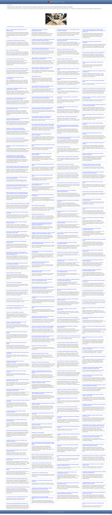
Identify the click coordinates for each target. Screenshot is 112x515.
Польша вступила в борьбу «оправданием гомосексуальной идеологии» (68, 89)
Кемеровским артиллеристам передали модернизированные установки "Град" (43, 195)
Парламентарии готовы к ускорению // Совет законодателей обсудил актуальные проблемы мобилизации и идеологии (93, 425)
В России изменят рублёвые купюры (63, 146)
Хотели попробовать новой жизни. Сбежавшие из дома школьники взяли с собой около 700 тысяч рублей (42, 117)
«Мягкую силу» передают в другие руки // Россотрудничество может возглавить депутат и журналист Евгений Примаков (43, 327)
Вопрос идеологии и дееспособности (38, 205)
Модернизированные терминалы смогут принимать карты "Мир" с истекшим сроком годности (42, 393)
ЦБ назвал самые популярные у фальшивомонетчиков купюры (68, 335)
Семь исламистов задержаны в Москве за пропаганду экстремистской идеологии (67, 243)
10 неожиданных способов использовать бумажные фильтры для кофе (68, 427)
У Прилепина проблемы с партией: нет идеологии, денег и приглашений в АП (68, 107)
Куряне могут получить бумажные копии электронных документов (92, 133)
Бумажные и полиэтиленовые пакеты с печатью (66, 49)
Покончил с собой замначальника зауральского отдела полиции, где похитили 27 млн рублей (16, 322)
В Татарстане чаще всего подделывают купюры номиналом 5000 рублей (17, 213)
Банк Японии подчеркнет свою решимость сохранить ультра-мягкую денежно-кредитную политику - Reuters (43, 336)
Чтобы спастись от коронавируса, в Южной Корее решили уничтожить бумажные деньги (17, 178)
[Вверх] (110, 513)
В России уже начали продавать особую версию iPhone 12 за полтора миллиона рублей (68, 40)
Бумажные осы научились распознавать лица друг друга (67, 389)
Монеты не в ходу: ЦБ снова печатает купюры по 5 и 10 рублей (17, 203)
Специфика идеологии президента (38, 214)
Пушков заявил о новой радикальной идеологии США (41, 462)
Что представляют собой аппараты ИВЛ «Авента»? (15, 40)
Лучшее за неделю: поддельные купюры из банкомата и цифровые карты (92, 251)
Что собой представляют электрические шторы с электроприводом (15, 78)
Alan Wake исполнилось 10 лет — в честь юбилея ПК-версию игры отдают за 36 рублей (68, 30)
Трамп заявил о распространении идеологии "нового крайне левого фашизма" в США (68, 483)
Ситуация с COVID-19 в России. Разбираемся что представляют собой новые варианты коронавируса (16, 129)
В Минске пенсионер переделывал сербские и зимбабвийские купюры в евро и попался (93, 493)
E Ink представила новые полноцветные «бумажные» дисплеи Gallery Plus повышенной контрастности (93, 385)
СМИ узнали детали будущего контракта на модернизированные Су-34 (40, 30)
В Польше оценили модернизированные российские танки (17, 503)
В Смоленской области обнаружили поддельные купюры (67, 342)
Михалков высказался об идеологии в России (40, 353)
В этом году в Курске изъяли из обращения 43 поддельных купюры (93, 218)
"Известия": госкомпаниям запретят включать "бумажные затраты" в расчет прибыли (92, 395)
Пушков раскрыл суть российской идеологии (40, 472)
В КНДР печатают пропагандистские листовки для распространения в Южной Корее (15, 390)
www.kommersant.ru (20, 26)
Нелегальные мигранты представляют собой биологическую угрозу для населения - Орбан (17, 108)
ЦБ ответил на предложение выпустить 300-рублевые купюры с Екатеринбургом (93, 71)
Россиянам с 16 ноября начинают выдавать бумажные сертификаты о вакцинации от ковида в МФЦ (92, 368)
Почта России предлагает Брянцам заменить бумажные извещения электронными (92, 375)
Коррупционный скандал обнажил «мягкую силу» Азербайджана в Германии (15, 361)
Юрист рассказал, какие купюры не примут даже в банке (92, 191)
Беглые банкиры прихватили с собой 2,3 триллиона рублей (17, 290)
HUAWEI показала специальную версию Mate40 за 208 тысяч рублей (43, 307)
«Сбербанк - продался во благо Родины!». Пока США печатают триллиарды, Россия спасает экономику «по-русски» (43, 233)
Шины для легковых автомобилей (12, 50)
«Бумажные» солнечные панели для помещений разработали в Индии (68, 434)
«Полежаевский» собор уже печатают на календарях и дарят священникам (17, 353)
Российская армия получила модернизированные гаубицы (17, 496)
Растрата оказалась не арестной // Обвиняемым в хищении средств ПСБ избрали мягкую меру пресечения (42, 97)
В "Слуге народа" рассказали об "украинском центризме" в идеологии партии (68, 233)
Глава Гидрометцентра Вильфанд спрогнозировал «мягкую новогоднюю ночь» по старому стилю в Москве (43, 87)
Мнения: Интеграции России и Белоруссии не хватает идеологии (67, 79)
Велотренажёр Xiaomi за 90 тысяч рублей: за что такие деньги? (94, 455)
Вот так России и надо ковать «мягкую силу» (14, 298)
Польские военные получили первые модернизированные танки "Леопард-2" (42, 252)
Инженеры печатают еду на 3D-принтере (13, 272)
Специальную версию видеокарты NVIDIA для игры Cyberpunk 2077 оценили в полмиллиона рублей (68, 138)
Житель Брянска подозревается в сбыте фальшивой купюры (93, 52)
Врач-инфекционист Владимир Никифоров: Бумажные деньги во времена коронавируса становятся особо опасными (17, 185)
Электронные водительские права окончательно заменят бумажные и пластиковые (92, 154)
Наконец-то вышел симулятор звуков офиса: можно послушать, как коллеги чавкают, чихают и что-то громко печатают (42, 371)
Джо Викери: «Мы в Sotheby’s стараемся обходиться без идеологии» (42, 481)
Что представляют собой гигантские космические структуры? (17, 68)
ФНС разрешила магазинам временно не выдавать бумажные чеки (68, 456)
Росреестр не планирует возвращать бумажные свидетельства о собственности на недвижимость (94, 105)
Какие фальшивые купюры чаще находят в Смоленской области (92, 337)
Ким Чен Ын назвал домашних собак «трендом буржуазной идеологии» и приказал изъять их (68, 465)
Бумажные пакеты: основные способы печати (65, 164)
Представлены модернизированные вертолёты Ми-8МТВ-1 (17, 430)
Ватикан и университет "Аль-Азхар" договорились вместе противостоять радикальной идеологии (67, 493)
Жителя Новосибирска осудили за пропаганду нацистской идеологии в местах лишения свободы (93, 172)
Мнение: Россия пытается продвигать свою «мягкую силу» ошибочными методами (17, 450)
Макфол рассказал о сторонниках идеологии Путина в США (43, 454)
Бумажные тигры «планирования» (38, 432)
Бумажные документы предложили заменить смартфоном (67, 156)
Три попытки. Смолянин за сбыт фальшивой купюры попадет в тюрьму (94, 327)
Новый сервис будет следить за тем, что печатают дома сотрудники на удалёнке (16, 441)
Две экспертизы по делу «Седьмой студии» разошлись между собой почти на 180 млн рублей (17, 380)
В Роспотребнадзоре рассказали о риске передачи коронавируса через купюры (91, 229)
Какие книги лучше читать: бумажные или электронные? (67, 406)
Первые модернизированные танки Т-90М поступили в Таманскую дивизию (42, 154)
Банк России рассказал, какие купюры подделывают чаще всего (93, 503)
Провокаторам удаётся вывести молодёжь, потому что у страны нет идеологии (67, 222)
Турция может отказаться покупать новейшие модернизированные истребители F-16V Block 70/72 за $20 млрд (42, 497)
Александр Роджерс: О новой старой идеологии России (67, 116)
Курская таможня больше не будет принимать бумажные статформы (92, 124)
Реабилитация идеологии (36, 76)
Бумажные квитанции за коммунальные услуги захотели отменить (67, 398)
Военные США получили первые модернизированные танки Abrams (43, 165)
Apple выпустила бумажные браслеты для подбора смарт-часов (93, 115)
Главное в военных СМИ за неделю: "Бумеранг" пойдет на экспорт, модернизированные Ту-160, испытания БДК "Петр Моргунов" (68, 126)
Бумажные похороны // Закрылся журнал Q (65, 58)
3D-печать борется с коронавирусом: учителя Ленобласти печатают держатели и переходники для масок (42, 68)
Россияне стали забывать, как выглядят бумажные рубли (67, 379)
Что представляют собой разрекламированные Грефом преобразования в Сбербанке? (16, 89)
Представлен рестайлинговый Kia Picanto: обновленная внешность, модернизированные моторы (42, 280)
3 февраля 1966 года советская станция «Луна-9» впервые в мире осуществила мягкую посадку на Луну (43, 317)
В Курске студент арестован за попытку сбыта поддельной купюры (93, 208)
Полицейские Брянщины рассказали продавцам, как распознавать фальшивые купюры (92, 270)
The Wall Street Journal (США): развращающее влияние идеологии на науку (67, 260)
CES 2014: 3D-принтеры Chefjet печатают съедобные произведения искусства (16, 411)
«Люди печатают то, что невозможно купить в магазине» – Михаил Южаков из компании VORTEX (42, 58)
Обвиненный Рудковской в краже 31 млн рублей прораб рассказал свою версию (42, 424)
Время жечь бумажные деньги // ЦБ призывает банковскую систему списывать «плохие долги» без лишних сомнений (17, 193)
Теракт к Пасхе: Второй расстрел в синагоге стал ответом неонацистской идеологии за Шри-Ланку (93, 445)
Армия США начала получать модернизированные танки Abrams (42, 176)
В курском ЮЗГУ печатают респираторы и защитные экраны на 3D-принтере (17, 401)
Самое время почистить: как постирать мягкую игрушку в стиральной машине (16, 420)
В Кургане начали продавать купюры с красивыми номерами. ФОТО (93, 308)
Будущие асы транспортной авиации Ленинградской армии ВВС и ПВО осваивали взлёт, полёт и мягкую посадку (42, 108)
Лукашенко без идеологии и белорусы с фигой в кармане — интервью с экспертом (68, 299)
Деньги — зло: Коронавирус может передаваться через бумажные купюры (16, 30)
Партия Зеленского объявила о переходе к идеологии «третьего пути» (67, 309)
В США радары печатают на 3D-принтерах (14, 282)
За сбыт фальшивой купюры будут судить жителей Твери (92, 290)
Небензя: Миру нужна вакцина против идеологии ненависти (68, 252)
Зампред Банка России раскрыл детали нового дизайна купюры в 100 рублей (16, 222)
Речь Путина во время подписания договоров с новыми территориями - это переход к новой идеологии (92, 436)
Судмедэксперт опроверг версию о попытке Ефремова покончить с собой (16, 242)
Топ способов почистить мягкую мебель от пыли (15, 305)
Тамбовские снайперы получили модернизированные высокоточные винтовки (41, 134)
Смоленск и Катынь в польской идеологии (39, 345)
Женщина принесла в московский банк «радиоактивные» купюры (92, 62)
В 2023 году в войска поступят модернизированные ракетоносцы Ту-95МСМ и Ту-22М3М (41, 382)
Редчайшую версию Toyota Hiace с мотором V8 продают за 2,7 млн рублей (43, 297)
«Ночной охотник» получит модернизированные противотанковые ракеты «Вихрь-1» (40, 262)
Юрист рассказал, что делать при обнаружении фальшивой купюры (93, 81)
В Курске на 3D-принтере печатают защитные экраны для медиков (16, 332)
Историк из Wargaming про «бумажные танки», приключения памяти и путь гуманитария (93, 348)
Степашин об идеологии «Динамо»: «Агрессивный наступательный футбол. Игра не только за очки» (91, 165)
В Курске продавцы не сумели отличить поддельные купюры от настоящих (93, 281)
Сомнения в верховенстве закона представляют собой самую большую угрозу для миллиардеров (17, 119)
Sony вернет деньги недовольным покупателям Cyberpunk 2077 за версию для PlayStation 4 (17, 263)
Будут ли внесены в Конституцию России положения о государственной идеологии (67, 271)
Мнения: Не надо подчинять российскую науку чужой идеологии (67, 290)
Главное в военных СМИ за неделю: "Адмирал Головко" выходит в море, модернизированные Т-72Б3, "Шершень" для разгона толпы (93, 30)
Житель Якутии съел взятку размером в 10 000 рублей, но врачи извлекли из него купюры (17, 232)
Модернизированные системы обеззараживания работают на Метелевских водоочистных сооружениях (43, 288)
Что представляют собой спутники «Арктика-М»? (15, 58)
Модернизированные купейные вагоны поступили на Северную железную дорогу (41, 271)
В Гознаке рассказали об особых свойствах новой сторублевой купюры (94, 240)
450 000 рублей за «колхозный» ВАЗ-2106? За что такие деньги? (92, 182)
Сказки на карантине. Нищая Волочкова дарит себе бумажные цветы (93, 357)
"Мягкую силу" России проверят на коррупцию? (15, 312)
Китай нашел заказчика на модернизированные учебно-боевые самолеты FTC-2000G (43, 404)
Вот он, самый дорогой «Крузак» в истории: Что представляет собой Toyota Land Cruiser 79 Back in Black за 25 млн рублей (43, 125)
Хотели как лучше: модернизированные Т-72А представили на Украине (17, 469)
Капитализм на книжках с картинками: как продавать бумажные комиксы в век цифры (94, 97)
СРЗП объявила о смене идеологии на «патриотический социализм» (67, 97)
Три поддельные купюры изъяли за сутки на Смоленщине (67, 317)
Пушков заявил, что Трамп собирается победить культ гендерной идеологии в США (67, 472)
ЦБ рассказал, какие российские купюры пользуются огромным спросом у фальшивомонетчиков (94, 472)
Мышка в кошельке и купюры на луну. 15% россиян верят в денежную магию (93, 464)
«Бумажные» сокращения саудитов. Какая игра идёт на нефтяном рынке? (92, 416)
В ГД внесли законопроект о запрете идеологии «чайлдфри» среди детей (68, 201)
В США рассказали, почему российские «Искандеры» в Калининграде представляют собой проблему (16, 98)
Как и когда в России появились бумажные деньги (15, 138)
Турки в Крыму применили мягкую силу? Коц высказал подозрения (16, 371)
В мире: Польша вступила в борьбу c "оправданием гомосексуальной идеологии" (66, 191)
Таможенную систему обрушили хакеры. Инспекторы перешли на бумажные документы (93, 405)
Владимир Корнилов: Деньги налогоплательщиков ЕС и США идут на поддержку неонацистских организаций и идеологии (17, 167)
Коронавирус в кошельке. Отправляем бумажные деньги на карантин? (17, 146)
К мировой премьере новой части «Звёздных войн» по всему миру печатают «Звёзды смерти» (43, 243)
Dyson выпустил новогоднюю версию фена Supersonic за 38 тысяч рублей (43, 413)
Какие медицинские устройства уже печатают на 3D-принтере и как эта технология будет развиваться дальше (43, 49)
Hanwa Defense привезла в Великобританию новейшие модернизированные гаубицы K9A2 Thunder (42, 488)
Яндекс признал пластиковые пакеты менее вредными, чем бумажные (93, 143)
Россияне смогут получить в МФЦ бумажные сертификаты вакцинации (67, 445)
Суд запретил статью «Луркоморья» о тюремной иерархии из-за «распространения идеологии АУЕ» (68, 280)
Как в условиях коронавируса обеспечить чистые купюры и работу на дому (93, 318)
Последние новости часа (51, 511)
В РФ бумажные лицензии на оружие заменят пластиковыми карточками (68, 417)
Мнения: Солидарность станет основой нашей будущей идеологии (67, 211)
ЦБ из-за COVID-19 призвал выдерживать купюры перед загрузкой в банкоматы (92, 260)
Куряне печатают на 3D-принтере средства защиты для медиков (16, 343)
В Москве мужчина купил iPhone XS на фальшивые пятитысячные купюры (91, 200)
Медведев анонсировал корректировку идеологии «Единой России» (68, 69)
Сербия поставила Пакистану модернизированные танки (16, 478)
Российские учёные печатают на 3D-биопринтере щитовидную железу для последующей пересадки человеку (43, 40)
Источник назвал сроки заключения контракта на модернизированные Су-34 (41, 184)
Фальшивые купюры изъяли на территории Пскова (66, 370)
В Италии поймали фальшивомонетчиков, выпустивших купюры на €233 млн (67, 327)
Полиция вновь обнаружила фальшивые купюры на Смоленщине (92, 42)
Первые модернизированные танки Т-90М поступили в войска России (43, 145)
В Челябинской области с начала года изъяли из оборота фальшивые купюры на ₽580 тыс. (92, 483)
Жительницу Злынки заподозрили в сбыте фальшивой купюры (93, 88)
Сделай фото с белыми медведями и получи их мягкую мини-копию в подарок (17, 459)
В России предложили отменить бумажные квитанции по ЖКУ (68, 182)
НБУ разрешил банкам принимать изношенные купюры (67, 351)
